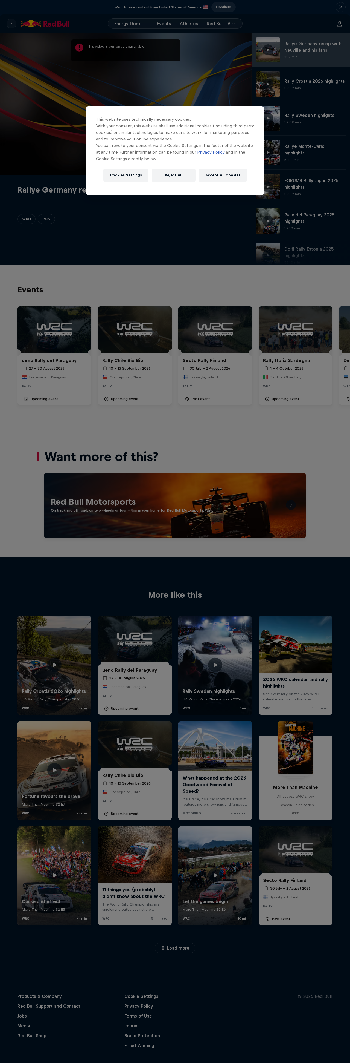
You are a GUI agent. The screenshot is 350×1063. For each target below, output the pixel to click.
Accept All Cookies (222, 175)
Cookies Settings (126, 175)
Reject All (173, 175)
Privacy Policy (211, 152)
